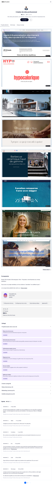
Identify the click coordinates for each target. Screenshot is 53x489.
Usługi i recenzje (20, 25)
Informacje (12, 25)
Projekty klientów (5, 25)
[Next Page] (30, 483)
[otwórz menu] (50, 2)
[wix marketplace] (5, 2)
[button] (26, 43)
